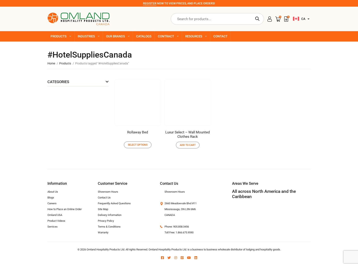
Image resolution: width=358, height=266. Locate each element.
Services (52, 226)
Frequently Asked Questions (114, 203)
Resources (193, 36)
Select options (138, 144)
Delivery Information (109, 215)
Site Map (103, 209)
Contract (166, 36)
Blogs (50, 197)
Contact (220, 36)
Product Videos (56, 220)
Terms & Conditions (109, 226)
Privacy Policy (106, 220)
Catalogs (143, 36)
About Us (52, 191)
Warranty (103, 232)
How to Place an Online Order (64, 209)
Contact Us (104, 197)
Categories (58, 82)
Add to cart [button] (188, 145)
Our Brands (115, 36)
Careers (52, 203)
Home (51, 63)
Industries (86, 36)
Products (59, 36)
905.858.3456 (181, 226)
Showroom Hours (108, 191)
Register (149, 3)
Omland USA (54, 215)
